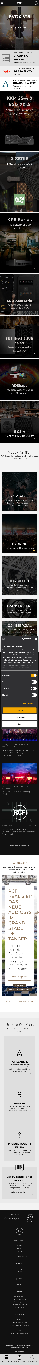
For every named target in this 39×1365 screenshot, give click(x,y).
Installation (19, 1251)
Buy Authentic (19, 1307)
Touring (19, 1248)
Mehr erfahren (19, 976)
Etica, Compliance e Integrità (20, 1333)
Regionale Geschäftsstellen (19, 1322)
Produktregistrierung (19, 1299)
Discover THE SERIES (19, 28)
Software (19, 1272)
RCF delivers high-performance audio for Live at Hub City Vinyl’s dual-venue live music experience (18, 752)
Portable (19, 1246)
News (19, 1328)
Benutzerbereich (19, 1296)
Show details (28, 703)
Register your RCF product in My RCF (30, 1218)
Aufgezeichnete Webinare (20, 1304)
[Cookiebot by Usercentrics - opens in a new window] (23, 639)
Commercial (19, 1254)
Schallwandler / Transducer (19, 1256)
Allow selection (19, 717)
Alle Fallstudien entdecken (19, 1001)
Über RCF (19, 1330)
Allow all (19, 710)
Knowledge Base (19, 1302)
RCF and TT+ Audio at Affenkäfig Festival (16, 793)
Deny (19, 724)
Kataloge (19, 1269)
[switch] (34, 682)
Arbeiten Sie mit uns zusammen (20, 1325)
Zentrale (19, 1320)
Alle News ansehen (19, 845)
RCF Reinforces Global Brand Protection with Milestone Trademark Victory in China (18, 831)
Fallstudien (19, 1284)
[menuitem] (19, 1351)
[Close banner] (36, 639)
